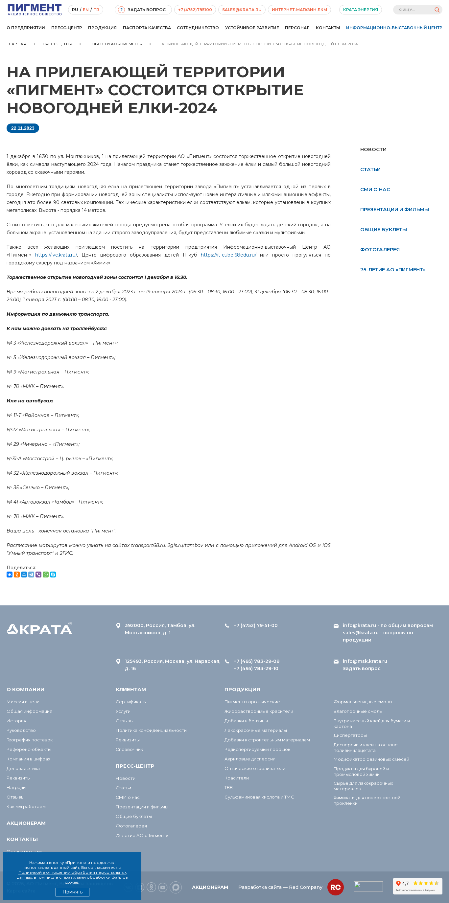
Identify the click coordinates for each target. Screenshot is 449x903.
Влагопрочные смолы (358, 711)
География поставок (30, 739)
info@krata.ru (359, 625)
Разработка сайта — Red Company (280, 887)
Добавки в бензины (246, 720)
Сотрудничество (198, 27)
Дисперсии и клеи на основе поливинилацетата (366, 747)
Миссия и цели (23, 701)
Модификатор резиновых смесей (371, 759)
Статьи (370, 169)
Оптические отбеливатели (255, 768)
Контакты (328, 27)
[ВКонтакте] (9, 574)
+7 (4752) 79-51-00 (256, 625)
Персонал (297, 27)
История (16, 720)
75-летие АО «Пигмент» (393, 269)
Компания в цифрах (28, 758)
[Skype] (53, 574)
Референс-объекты (29, 749)
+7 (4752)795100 (195, 9)
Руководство (21, 730)
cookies (72, 882)
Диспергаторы (350, 735)
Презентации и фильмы (394, 209)
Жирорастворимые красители (259, 711)
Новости (125, 778)
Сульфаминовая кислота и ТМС (259, 797)
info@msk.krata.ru (365, 661)
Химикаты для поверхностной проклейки (367, 800)
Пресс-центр (66, 27)
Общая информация (29, 711)
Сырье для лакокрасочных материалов (363, 785)
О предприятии (26, 27)
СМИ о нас (375, 189)
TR (96, 9)
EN (86, 9)
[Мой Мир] (24, 574)
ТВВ (229, 787)
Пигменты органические (252, 701)
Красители (237, 777)
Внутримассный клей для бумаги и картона (372, 723)
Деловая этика (23, 768)
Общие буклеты (383, 229)
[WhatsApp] (46, 574)
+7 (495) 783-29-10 (256, 668)
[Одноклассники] (17, 574)
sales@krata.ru (242, 9)
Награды (16, 787)
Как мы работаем (26, 806)
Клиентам (131, 689)
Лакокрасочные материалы (256, 730)
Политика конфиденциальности (151, 730)
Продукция (102, 27)
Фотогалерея (380, 249)
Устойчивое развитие (252, 27)
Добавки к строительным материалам (267, 739)
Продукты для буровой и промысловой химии (361, 771)
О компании (25, 689)
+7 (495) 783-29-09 (256, 661)
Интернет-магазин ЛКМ (299, 9)
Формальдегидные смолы (363, 701)
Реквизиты (19, 777)
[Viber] (38, 574)
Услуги (123, 711)
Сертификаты (131, 701)
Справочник (129, 749)
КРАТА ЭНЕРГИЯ (360, 9)
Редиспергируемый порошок (257, 749)
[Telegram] (31, 574)
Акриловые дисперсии (250, 758)
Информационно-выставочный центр (394, 27)
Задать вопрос (362, 668)
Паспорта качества (147, 27)
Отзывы (15, 797)
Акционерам (26, 823)
